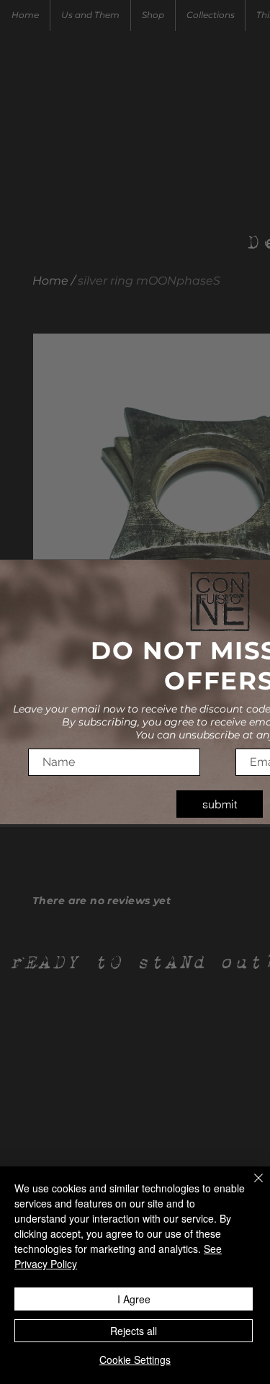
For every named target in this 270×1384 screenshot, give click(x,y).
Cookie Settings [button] (135, 1359)
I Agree (133, 1299)
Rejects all (133, 1330)
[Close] (250, 1186)
